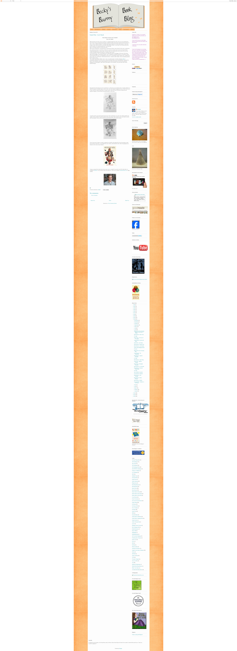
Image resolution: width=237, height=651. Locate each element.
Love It (133, 523)
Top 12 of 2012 (134, 560)
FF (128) (135, 336)
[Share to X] (106, 189)
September (136, 325)
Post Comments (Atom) (112, 203)
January (135, 391)
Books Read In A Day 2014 (137, 493)
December (136, 320)
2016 (134, 314)
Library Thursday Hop (136, 521)
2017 (134, 312)
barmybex (139, 109)
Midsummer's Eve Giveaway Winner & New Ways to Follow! (139, 332)
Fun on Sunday (135, 507)
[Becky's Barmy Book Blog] (135, 228)
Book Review (134, 490)
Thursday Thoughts (135, 559)
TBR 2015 (134, 553)
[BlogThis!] (104, 189)
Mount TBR (134, 530)
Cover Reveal (134, 497)
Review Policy (115, 29)
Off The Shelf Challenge (136, 536)
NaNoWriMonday (135, 534)
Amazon (95, 170)
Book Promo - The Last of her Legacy (138, 338)
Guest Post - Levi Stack (97, 35)
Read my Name (135, 546)
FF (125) (135, 370)
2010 (134, 396)
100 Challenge (134, 461)
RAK (133, 543)
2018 (134, 311)
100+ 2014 (134, 463)
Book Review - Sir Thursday (139, 366)
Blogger (120, 648)
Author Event (134, 479)
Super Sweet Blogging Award (139, 347)
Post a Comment (94, 195)
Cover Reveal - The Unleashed (137, 354)
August (135, 326)
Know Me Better (135, 514)
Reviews (132, 29)
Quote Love (134, 539)
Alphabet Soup (134, 475)
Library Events (134, 520)
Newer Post (93, 200)
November (136, 321)
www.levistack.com (123, 170)
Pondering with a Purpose (136, 537)
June (135, 329)
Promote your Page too (135, 229)
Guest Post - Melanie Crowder (138, 362)
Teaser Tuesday (135, 555)
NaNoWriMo (134, 532)
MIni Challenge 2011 (135, 527)
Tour (133, 562)
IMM (133, 513)
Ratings (120, 29)
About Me (108, 29)
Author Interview (135, 481)
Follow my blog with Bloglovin (137, 634)
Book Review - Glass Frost (139, 334)
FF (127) (135, 349)
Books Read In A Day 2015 (137, 495)
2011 (134, 394)
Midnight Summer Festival (136, 525)
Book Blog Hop (134, 486)
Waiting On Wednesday (136, 564)
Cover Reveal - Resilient (138, 373)
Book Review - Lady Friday (139, 359)
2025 (134, 304)
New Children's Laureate (138, 372)
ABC (133, 474)
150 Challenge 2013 (135, 467)
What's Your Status (135, 567)
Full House (134, 504)
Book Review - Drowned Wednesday (138, 368)
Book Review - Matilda (138, 380)
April (135, 386)
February (136, 389)
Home (92, 29)
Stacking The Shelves (136, 548)
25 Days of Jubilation (136, 470)
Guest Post (134, 511)
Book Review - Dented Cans (139, 344)
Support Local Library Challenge (137, 550)
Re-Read (133, 544)
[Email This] (103, 189)
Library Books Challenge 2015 (137, 518)
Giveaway (134, 509)
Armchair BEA (134, 477)
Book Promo (134, 488)
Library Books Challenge (136, 516)
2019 (134, 309)
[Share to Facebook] (107, 189)
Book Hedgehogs (126, 29)
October (135, 323)
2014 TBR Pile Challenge (136, 468)
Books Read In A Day (136, 491)
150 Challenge (134, 465)
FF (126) (135, 358)
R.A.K (133, 541)
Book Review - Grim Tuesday (137, 376)
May (135, 384)
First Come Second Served (137, 500)
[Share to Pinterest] (108, 189)
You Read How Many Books (137, 569)
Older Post (127, 200)
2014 (134, 317)
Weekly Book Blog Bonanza (137, 566)
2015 (134, 315)
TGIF (133, 557)
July (135, 328)
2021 (134, 306)
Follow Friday (134, 502)
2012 (134, 393)
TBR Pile (103, 29)
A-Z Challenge (134, 472)
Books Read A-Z (97, 29)
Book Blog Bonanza (135, 484)
